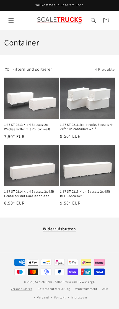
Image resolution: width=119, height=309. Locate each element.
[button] (11, 20)
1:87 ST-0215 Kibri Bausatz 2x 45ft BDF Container (85, 193)
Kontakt (60, 297)
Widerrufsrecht (86, 289)
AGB (105, 289)
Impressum (79, 297)
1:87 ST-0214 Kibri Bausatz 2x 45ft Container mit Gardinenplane (29, 193)
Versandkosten (21, 289)
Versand (43, 297)
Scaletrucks (43, 282)
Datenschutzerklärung (54, 289)
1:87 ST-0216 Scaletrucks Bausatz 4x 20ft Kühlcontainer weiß (86, 126)
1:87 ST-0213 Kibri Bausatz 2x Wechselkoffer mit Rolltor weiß (27, 126)
